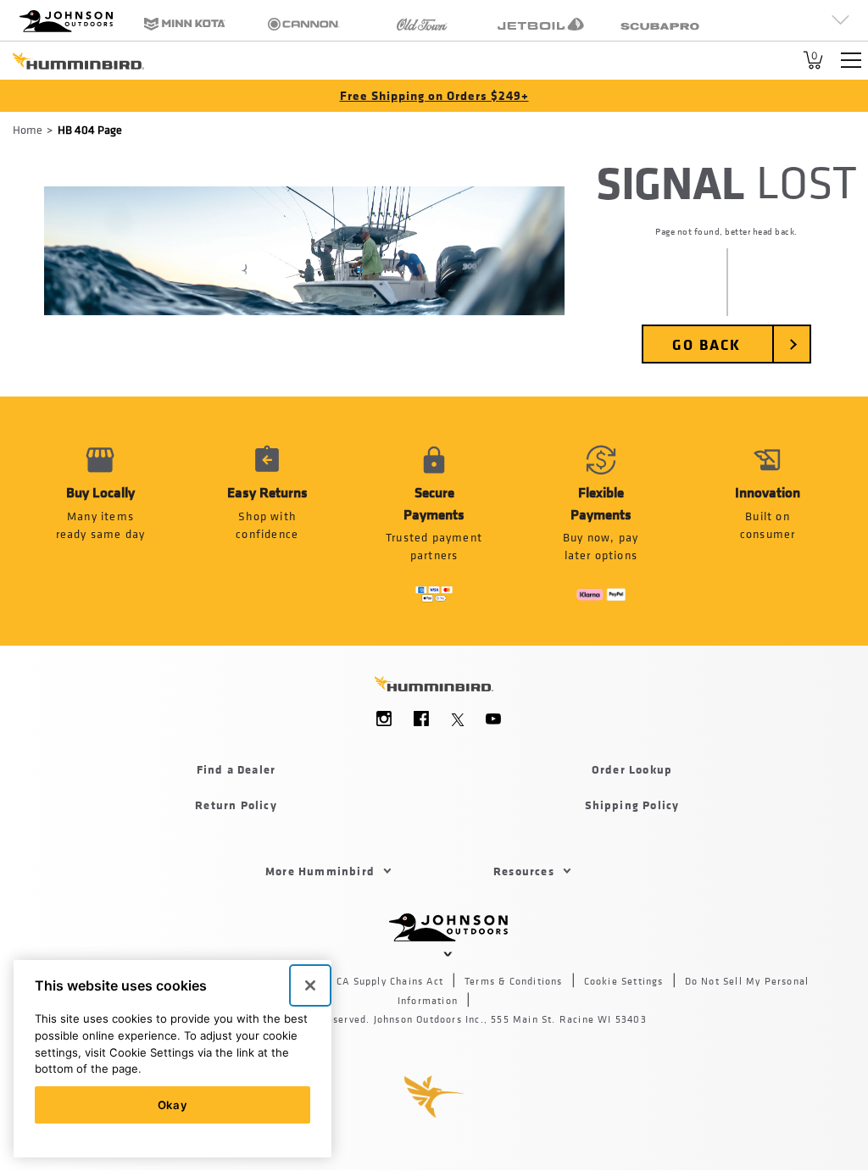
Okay (173, 1105)
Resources (523, 871)
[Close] (310, 985)
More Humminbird (320, 871)
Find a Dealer (236, 769)
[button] (267, 520)
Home (27, 129)
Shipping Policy (632, 804)
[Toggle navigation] (851, 60)
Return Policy (236, 804)
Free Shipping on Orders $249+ (434, 95)
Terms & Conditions (514, 981)
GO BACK (706, 344)
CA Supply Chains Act (390, 981)
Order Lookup (632, 769)
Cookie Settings (624, 981)
